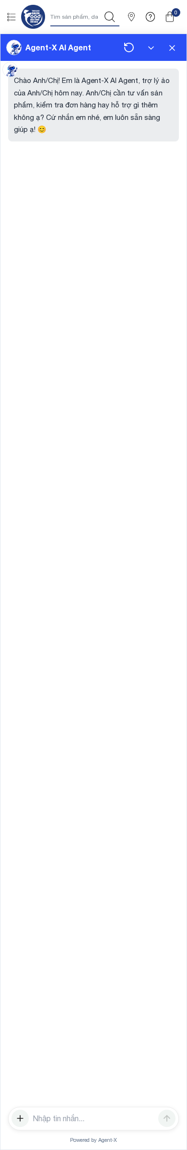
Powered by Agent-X (93, 1140)
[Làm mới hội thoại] (129, 47)
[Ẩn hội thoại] (151, 47)
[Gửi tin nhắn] (166, 1118)
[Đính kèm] (20, 1118)
